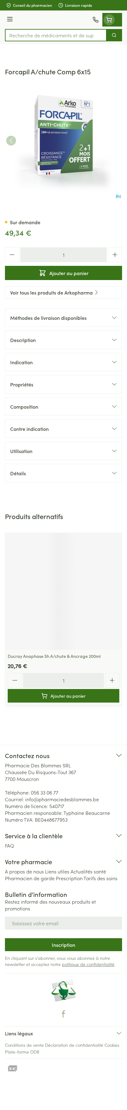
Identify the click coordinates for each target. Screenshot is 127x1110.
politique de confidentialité (88, 964)
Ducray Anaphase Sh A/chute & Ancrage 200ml (54, 656)
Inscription (63, 944)
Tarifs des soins (100, 878)
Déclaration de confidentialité (74, 1045)
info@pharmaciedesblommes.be (62, 799)
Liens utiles (57, 871)
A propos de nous (24, 871)
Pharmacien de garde (30, 878)
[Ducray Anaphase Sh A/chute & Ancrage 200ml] (63, 591)
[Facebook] (63, 1014)
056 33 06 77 (44, 792)
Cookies (111, 1045)
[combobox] (56, 35)
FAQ (9, 845)
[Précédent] (11, 141)
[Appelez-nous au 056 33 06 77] (95, 20)
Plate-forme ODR (22, 1052)
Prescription (69, 878)
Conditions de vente (24, 1045)
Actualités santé (88, 871)
